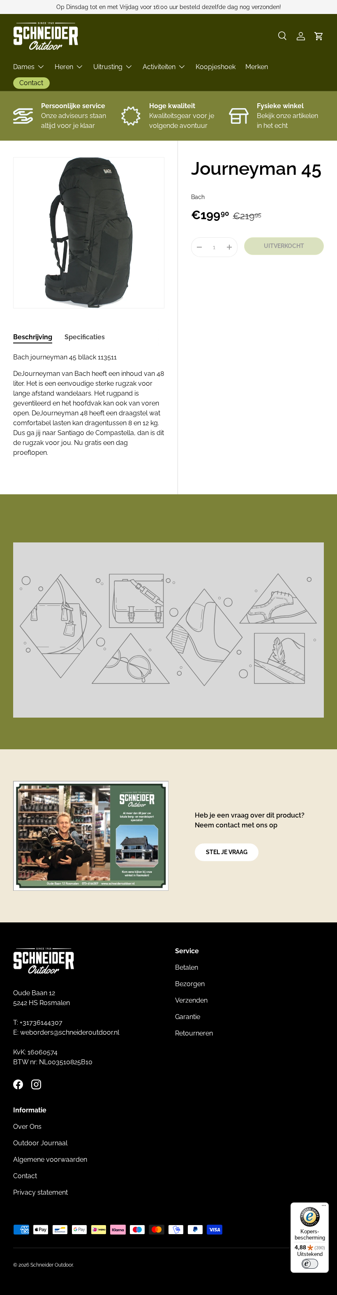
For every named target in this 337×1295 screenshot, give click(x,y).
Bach (198, 197)
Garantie (187, 1017)
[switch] (310, 1264)
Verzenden (191, 1000)
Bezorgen (190, 984)
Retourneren (194, 1033)
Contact (25, 1176)
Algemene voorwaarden (50, 1159)
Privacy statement (40, 1192)
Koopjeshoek (215, 67)
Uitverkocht (284, 246)
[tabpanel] (88, 405)
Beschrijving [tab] (32, 337)
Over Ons (27, 1127)
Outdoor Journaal (40, 1143)
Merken (256, 67)
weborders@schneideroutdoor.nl (69, 1032)
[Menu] (324, 1207)
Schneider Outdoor (51, 1265)
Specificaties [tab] (85, 337)
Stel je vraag (226, 852)
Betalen (186, 967)
